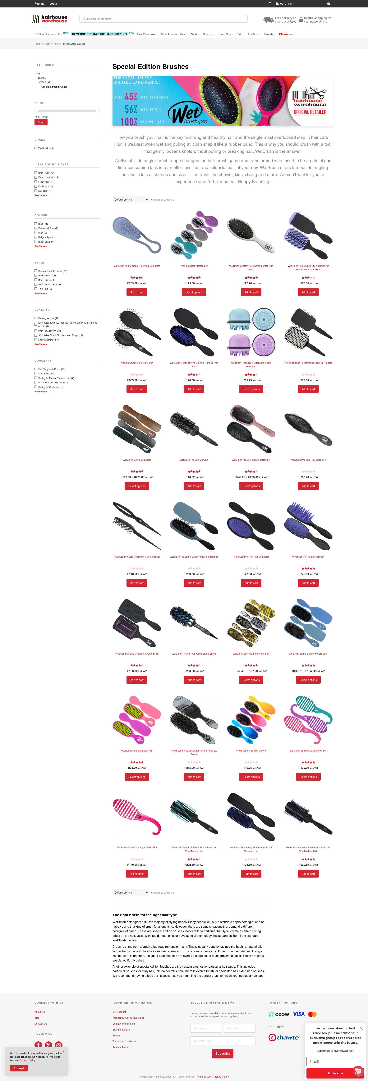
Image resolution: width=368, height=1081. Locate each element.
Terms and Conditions (125, 1041)
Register (39, 3)
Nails (194, 34)
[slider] (36, 111)
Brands (268, 34)
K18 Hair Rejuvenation (51, 34)
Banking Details (121, 1029)
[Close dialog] (361, 1028)
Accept (18, 1068)
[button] (358, 1071)
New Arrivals (169, 34)
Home (37, 43)
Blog (36, 1017)
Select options (194, 292)
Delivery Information (124, 1023)
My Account (119, 1011)
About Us (39, 1011)
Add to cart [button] (137, 292)
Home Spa (224, 34)
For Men (253, 34)
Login (53, 3)
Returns (117, 1035)
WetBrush (56, 43)
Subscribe (222, 1053)
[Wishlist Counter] (271, 3)
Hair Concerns (146, 34)
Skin (239, 34)
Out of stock (137, 874)
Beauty (207, 34)
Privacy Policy (121, 1047)
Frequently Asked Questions (128, 1017)
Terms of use (203, 1076)
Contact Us (40, 1023)
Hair (182, 34)
